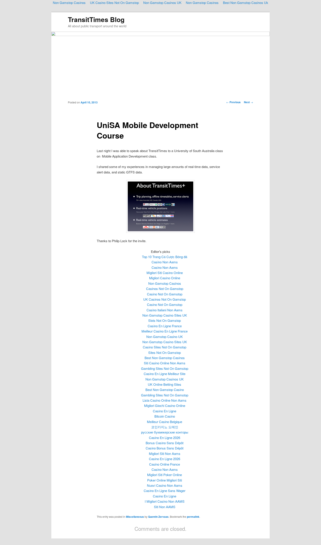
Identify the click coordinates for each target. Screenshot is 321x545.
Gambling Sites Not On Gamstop (164, 368)
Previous (233, 102)
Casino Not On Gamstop (164, 294)
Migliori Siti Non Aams (164, 453)
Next (248, 102)
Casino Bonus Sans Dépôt (164, 448)
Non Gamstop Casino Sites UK (164, 315)
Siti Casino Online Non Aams (164, 363)
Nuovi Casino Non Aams (164, 485)
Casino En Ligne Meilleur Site (164, 373)
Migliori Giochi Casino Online (164, 405)
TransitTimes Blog (96, 19)
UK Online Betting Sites (164, 384)
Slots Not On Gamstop (164, 320)
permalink (193, 517)
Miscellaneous (135, 517)
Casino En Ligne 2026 (164, 437)
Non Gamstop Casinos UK (164, 379)
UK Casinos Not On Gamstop (164, 299)
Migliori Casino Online (164, 278)
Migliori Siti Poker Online (164, 474)
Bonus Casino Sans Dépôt (164, 442)
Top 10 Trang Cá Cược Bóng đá (164, 256)
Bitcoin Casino (164, 416)
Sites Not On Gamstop (164, 352)
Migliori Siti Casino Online (165, 272)
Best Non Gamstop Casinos (165, 357)
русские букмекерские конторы (164, 432)
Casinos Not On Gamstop (164, 288)
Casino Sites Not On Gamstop (164, 347)
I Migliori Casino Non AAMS (165, 501)
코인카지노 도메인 (164, 427)
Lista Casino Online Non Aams (164, 400)
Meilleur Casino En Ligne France (165, 331)
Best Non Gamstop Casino (164, 389)
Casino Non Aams (165, 262)
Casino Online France (164, 464)
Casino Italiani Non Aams (165, 310)
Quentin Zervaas (158, 517)
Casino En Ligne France (165, 326)
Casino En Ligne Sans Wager (164, 490)
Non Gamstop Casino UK (164, 336)
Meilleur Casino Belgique (164, 421)
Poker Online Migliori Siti (164, 480)
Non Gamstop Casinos (164, 283)
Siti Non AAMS (164, 506)
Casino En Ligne (164, 411)
